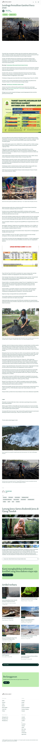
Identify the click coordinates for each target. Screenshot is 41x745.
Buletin (5, 682)
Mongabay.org (4, 720)
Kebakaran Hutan (25, 497)
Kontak (23, 702)
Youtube (23, 720)
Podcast (3, 702)
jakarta (11, 11)
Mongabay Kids (5, 718)
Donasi (23, 704)
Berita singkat (4, 707)
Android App (24, 732)
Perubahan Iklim (31, 499)
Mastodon (23, 730)
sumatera (18, 501)
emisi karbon (17, 497)
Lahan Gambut (16, 499)
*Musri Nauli (7, 10)
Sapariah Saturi (8, 491)
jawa (13, 501)
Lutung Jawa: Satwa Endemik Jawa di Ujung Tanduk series (14, 558)
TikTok (23, 727)
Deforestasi (11, 497)
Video (3, 700)
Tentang (23, 700)
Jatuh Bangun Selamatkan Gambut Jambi (15, 84)
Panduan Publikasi (25, 709)
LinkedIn (23, 717)
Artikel (3, 704)
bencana (4, 497)
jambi (9, 501)
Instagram (23, 718)
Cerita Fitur (4, 709)
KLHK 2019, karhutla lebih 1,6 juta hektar (16, 88)
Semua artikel (6, 664)
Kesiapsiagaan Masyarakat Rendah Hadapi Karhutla (17, 65)
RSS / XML (24, 729)
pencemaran (23, 499)
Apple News (24, 734)
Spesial (3, 705)
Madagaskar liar (5, 717)
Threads (23, 725)
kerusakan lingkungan (7, 499)
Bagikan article (12, 14)
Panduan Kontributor (25, 707)
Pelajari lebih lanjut (7, 574)
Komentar (5, 14)
